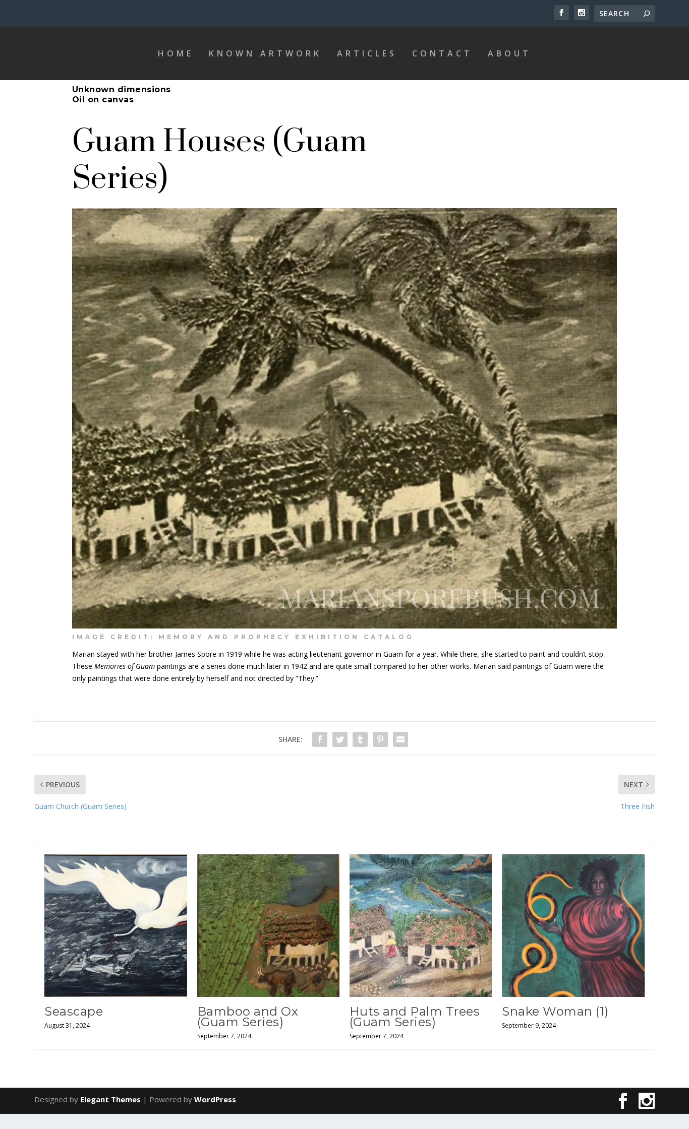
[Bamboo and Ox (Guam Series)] (268, 925)
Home (176, 53)
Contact (442, 53)
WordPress (215, 1099)
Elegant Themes (110, 1099)
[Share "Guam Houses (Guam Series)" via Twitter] (340, 739)
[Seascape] (115, 925)
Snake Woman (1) (555, 1011)
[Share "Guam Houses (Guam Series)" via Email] (400, 739)
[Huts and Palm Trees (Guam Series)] (421, 925)
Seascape (73, 1011)
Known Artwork (265, 53)
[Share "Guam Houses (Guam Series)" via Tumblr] (360, 739)
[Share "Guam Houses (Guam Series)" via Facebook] (320, 739)
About (509, 53)
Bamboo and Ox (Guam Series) (248, 1016)
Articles (367, 53)
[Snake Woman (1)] (573, 925)
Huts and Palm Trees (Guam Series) (415, 1016)
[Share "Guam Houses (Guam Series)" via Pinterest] (380, 739)
